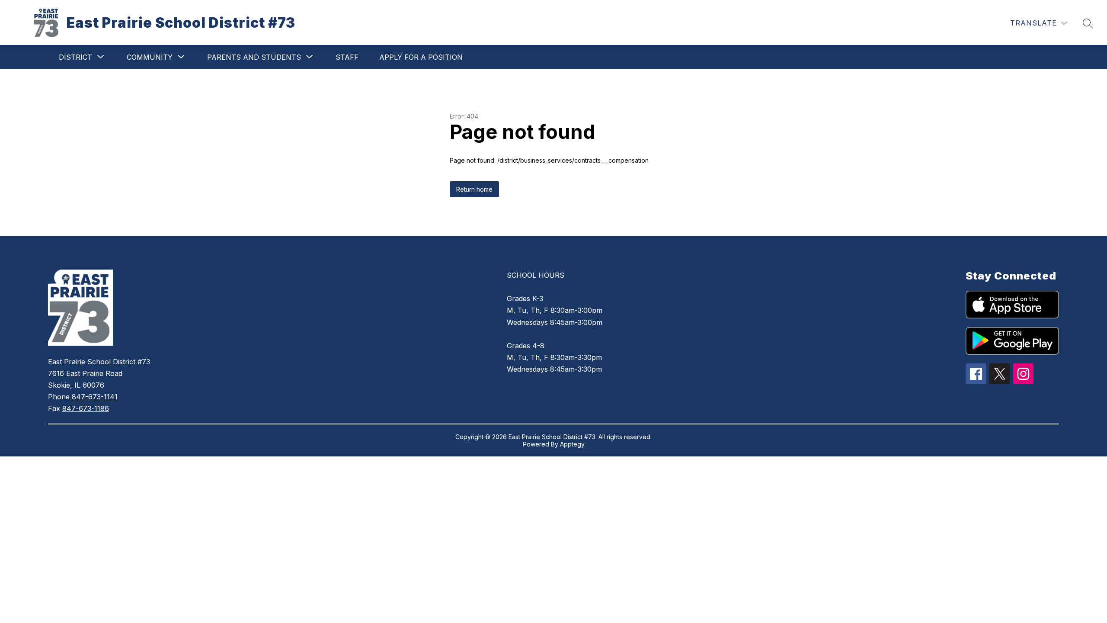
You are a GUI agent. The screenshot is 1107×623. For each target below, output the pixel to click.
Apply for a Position (421, 57)
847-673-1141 (95, 396)
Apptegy (572, 444)
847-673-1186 (85, 408)
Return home (474, 189)
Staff (347, 57)
